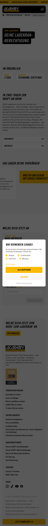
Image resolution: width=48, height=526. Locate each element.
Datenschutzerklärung (24, 283)
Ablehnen (24, 277)
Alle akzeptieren (24, 270)
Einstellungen (10, 264)
